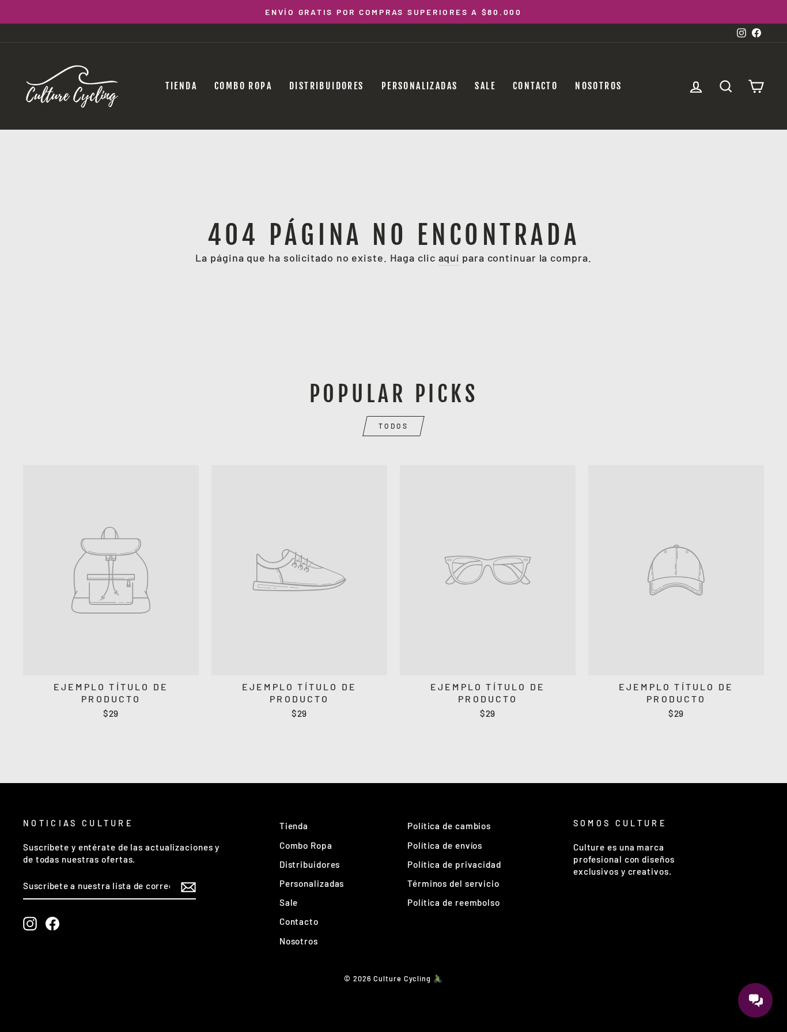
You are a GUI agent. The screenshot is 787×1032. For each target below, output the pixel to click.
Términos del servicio (453, 883)
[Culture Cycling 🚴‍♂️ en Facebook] (52, 924)
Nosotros (598, 86)
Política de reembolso (453, 902)
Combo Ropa (243, 86)
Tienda (181, 86)
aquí (449, 257)
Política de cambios (449, 826)
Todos (394, 426)
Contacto (535, 86)
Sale (485, 86)
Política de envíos (444, 845)
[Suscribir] (188, 886)
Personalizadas (419, 86)
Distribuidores (326, 86)
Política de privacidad (454, 864)
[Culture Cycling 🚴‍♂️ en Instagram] (30, 924)
